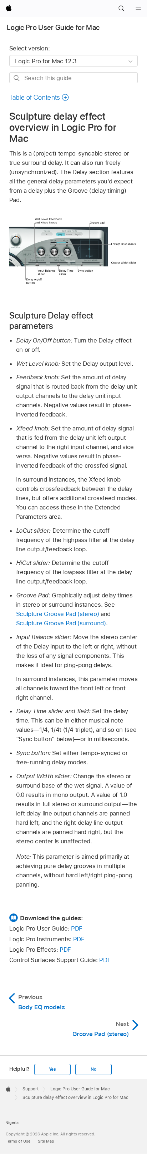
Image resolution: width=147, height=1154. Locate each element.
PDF (76, 928)
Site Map (46, 1141)
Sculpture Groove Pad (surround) (61, 623)
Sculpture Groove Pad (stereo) (57, 613)
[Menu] (138, 8)
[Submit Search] (17, 78)
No (93, 1069)
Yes (52, 1069)
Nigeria (12, 1122)
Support (30, 1088)
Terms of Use (18, 1141)
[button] (121, 8)
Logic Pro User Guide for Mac (53, 27)
